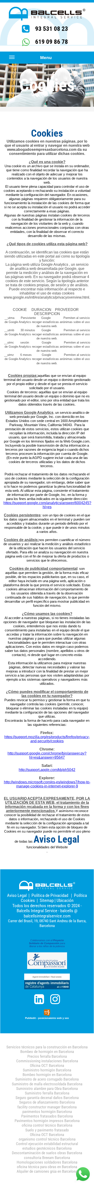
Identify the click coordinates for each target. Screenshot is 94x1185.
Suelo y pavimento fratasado (47, 1130)
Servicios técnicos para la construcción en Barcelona (47, 1047)
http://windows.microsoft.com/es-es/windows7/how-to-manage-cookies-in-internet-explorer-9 (47, 784)
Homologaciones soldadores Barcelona (47, 1162)
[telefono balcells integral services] (26, 42)
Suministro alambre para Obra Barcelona (47, 1088)
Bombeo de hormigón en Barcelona (47, 1051)
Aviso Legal (17, 895)
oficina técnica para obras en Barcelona (47, 1166)
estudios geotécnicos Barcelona (47, 1148)
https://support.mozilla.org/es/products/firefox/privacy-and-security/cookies (47, 739)
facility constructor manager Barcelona (47, 1107)
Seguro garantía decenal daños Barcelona (47, 1097)
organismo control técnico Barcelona (47, 1139)
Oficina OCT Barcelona (47, 1065)
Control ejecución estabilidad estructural (47, 1143)
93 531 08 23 (51, 28)
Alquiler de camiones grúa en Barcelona (47, 1171)
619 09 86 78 (51, 41)
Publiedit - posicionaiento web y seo (47, 1018)
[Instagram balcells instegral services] (55, 999)
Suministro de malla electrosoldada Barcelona (47, 1084)
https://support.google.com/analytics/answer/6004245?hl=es (47, 505)
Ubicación (65, 900)
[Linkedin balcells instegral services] (39, 999)
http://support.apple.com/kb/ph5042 (47, 770)
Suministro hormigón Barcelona (47, 1070)
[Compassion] (47, 960)
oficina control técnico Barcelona (47, 1125)
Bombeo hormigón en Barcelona (47, 1074)
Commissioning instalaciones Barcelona (47, 1061)
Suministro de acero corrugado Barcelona (47, 1079)
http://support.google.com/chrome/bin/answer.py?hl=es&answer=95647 (47, 755)
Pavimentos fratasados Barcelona (47, 1116)
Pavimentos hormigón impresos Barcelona (47, 1120)
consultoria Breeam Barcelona (47, 1157)
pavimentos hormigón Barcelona (47, 1111)
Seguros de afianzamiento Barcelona (47, 1102)
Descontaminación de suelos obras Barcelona (47, 1153)
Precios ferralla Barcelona (47, 1056)
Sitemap (47, 900)
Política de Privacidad (49, 895)
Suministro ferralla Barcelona (47, 1093)
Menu (46, 57)
